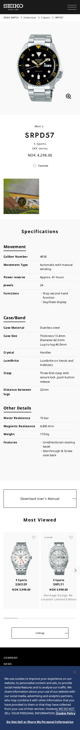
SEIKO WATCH (11, 17)
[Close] (75, 672)
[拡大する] (68, 96)
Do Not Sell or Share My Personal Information (40, 722)
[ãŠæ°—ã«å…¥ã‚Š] (33, 537)
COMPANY (11, 658)
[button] (72, 7)
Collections (30, 17)
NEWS (8, 664)
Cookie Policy (65, 713)
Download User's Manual (40, 498)
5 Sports (45, 17)
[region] (40, 698)
